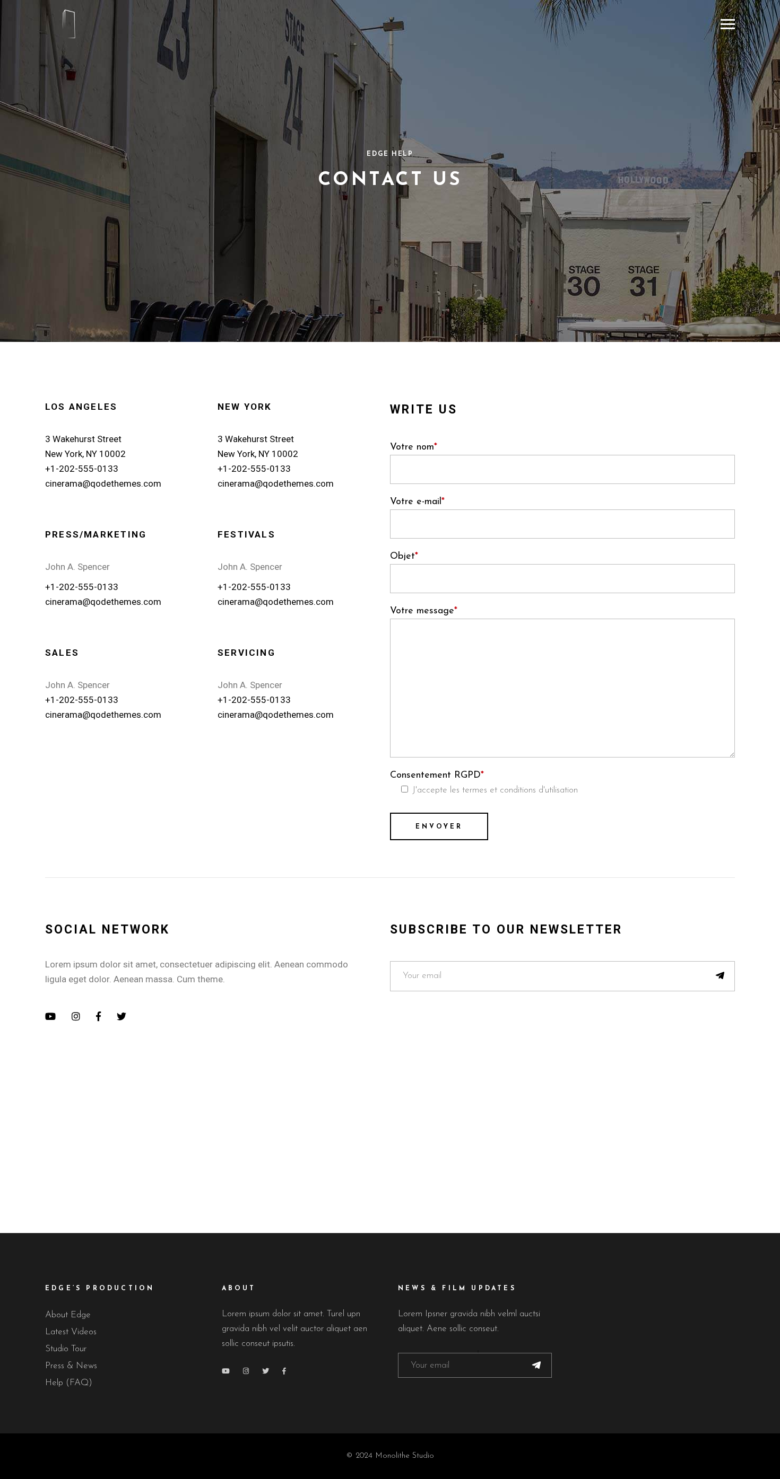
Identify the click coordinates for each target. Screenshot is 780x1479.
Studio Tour (65, 1348)
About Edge (68, 1314)
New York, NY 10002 (85, 453)
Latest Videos (71, 1331)
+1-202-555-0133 (81, 468)
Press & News (71, 1365)
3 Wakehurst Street (83, 439)
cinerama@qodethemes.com (103, 483)
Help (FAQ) (68, 1382)
